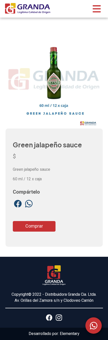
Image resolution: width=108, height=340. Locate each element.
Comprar (34, 226)
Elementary (69, 334)
